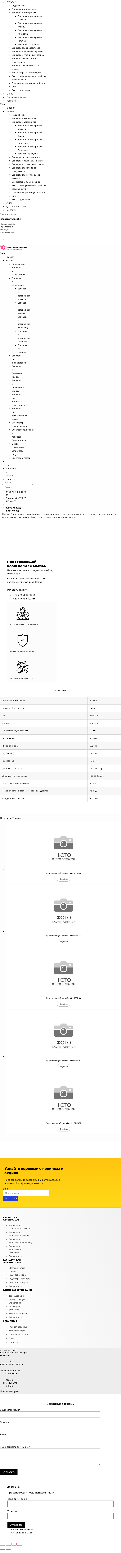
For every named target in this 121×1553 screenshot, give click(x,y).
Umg (14, 86)
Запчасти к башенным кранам (27, 51)
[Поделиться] (8, 1544)
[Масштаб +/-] (19, 1544)
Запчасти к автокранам (24, 12)
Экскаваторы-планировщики (26, 72)
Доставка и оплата (17, 97)
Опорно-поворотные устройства (28, 83)
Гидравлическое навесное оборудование (65, 514)
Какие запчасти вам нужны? (15, 1447)
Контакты (12, 100)
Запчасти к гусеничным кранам (28, 55)
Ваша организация (10, 1410)
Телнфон (4, 1422)
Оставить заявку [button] (17, 589)
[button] (23, 104)
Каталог (11, 1)
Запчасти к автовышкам (24, 9)
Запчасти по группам (28, 44)
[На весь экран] (14, 1544)
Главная (10, 107)
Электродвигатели (21, 90)
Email (6, 1188)
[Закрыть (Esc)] (2, 1544)
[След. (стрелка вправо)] (8, 1548)
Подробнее (63, 879)
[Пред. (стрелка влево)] (2, 1548)
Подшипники (18, 5)
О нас (10, 93)
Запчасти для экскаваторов (26, 48)
